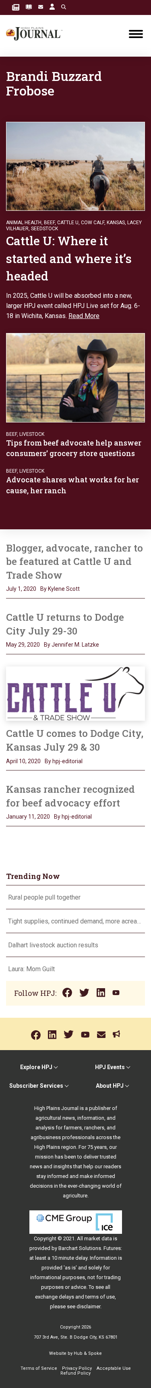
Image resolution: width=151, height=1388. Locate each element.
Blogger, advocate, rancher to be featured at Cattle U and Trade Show (74, 561)
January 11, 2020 (28, 816)
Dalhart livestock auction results (53, 945)
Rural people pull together (44, 897)
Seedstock (44, 228)
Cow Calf (92, 222)
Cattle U (68, 222)
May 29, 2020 (23, 644)
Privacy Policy (77, 1368)
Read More (83, 316)
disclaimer (88, 1306)
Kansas (116, 222)
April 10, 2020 (23, 761)
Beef (49, 222)
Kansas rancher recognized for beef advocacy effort (70, 796)
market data (98, 1238)
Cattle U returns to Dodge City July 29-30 (65, 624)
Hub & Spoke (88, 1353)
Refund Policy (75, 1373)
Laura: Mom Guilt (31, 969)
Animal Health (23, 222)
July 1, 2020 (21, 589)
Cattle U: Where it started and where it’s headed (69, 258)
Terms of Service (39, 1368)
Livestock (31, 434)
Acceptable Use (114, 1368)
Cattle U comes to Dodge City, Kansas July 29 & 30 (74, 740)
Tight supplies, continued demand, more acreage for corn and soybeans (75, 921)
